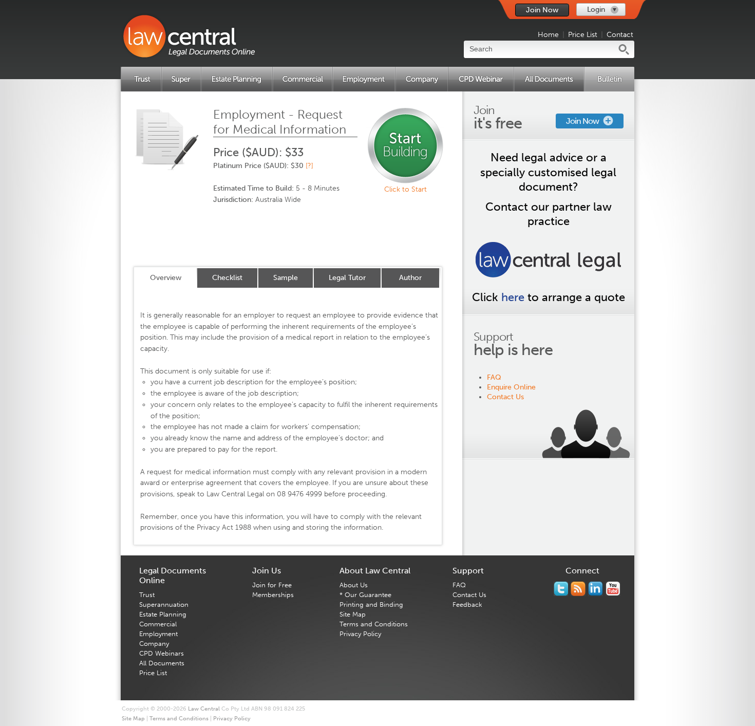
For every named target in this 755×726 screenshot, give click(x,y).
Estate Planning (162, 614)
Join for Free (272, 585)
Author (410, 277)
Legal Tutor (347, 277)
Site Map (352, 614)
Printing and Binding (371, 604)
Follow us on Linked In (595, 589)
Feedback (467, 604)
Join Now (542, 10)
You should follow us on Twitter (561, 589)
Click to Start (405, 189)
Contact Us (505, 397)
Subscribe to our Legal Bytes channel (613, 589)
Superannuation (163, 604)
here (512, 297)
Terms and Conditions (373, 624)
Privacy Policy (360, 634)
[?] (309, 165)
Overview (165, 277)
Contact (620, 34)
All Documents (161, 663)
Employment (158, 634)
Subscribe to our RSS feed (578, 589)
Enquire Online (511, 387)
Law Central (204, 708)
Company (154, 643)
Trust (147, 595)
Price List (582, 34)
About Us (353, 585)
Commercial (158, 624)
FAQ (494, 377)
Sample (285, 277)
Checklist (227, 277)
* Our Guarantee (365, 595)
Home (548, 34)
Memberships (273, 595)
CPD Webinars (161, 653)
